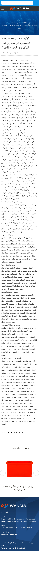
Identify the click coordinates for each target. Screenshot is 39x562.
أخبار (23, 23)
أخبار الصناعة (16, 23)
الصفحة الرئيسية (31, 23)
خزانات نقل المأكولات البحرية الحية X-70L (16, 388)
